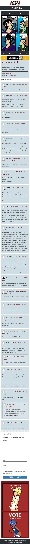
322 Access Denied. (11, 62)
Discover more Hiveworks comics (13, 58)
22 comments (7, 73)
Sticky (9, 356)
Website (4, 465)
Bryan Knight (11, 404)
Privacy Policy (22, 540)
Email (4, 460)
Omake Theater (18, 542)
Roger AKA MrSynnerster (13, 158)
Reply (4, 86)
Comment (4, 440)
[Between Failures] (15, 3)
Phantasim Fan (10, 172)
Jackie (5, 64)
